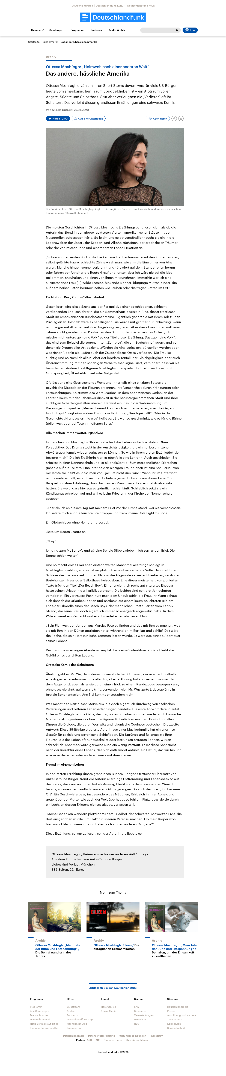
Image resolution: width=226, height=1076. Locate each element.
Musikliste (140, 1019)
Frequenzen (74, 1027)
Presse (171, 1010)
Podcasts (96, 30)
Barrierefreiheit (176, 1027)
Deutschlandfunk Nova (141, 5)
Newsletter (140, 1010)
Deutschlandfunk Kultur (110, 5)
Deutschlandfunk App (80, 1019)
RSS (136, 1023)
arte (119, 1039)
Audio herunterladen (90, 118)
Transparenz (174, 1019)
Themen (36, 30)
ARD (89, 1039)
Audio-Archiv (117, 30)
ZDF (98, 1039)
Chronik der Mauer (137, 1039)
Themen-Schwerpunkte (44, 1027)
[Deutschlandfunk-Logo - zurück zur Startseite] (113, 17)
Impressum (156, 1035)
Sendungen (56, 30)
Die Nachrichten (39, 1015)
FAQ (136, 1006)
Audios (71, 1010)
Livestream (73, 1006)
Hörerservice (108, 1006)
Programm (77, 30)
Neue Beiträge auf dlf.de (44, 1023)
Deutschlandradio (82, 5)
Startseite (34, 41)
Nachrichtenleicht (40, 1019)
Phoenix (109, 1039)
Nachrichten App (77, 1023)
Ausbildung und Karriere (181, 1015)
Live (192, 30)
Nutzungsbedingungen (132, 1035)
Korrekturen (174, 1023)
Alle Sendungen (39, 1010)
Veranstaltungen (144, 1015)
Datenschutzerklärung (101, 1035)
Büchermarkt (50, 41)
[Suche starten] (177, 30)
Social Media (108, 1010)
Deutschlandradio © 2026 (113, 1051)
